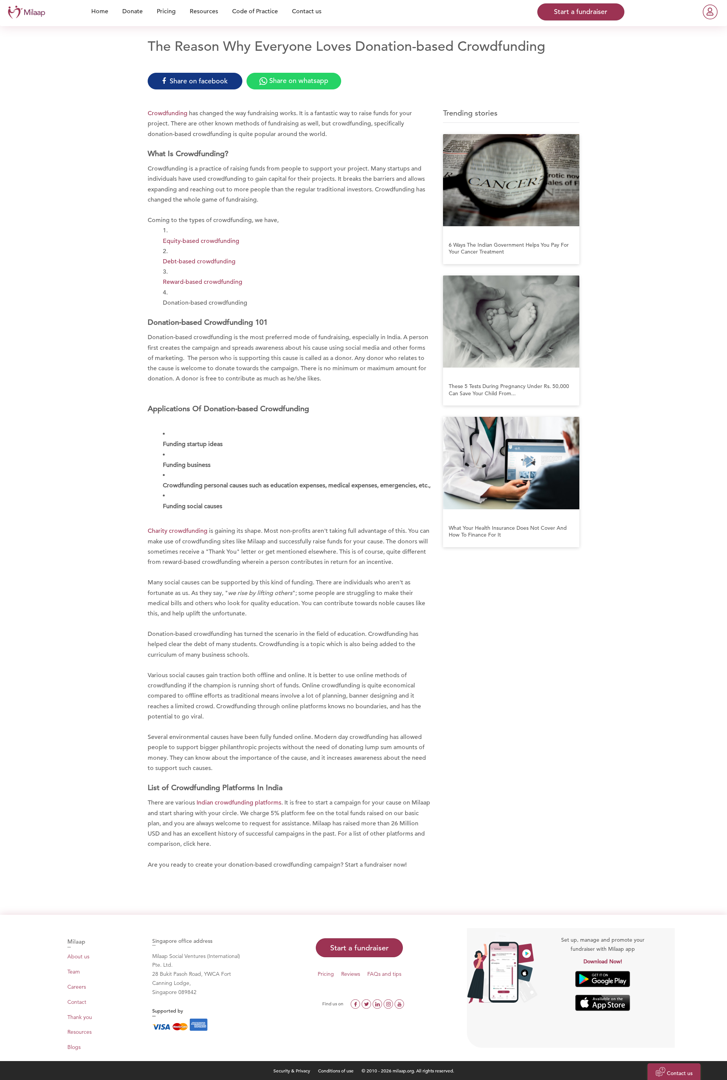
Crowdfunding (167, 113)
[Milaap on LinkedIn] (378, 1003)
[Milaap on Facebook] (356, 1003)
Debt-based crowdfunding (199, 261)
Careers (76, 986)
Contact (76, 1002)
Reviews (350, 973)
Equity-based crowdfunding (201, 241)
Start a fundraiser (359, 948)
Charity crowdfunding (177, 531)
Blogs (74, 1047)
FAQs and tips (384, 973)
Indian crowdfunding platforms (239, 802)
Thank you (79, 1017)
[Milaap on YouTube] (399, 1003)
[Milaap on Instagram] (389, 1003)
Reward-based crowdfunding (202, 282)
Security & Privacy (291, 1070)
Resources (79, 1031)
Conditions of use (336, 1070)
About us (78, 956)
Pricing (326, 973)
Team (73, 971)
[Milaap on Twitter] (367, 1003)
